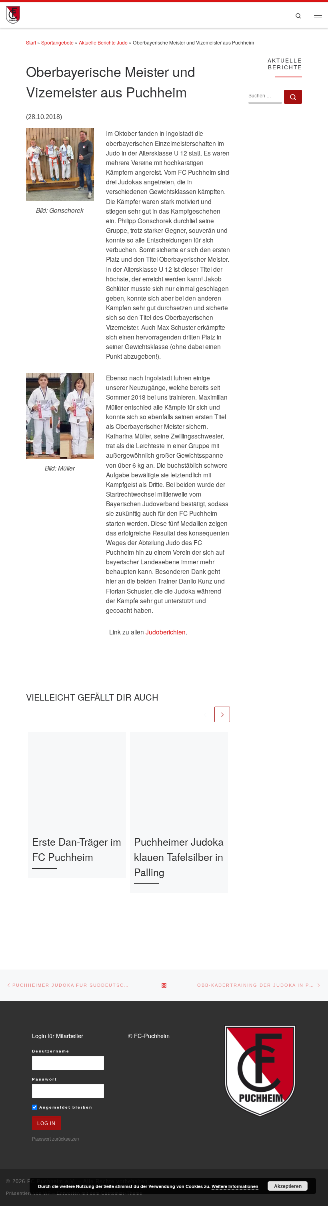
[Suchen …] (293, 97)
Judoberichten (166, 631)
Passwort (44, 1079)
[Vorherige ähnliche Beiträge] (205, 714)
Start (31, 42)
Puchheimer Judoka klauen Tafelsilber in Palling (179, 856)
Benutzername (51, 1051)
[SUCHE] (265, 96)
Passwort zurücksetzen (55, 1138)
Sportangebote (57, 42)
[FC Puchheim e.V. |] (13, 14)
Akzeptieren (288, 1186)
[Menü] (318, 15)
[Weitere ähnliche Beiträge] (222, 714)
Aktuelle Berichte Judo (103, 42)
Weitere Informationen (235, 1186)
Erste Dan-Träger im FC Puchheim (76, 849)
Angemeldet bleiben (64, 1107)
